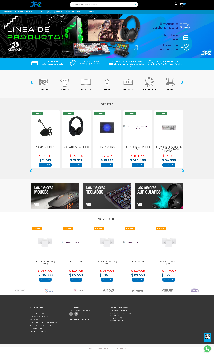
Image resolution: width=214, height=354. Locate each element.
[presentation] (31, 82)
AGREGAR (40, 165)
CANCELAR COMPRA (38, 331)
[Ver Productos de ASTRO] (104, 290)
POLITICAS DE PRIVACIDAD (40, 326)
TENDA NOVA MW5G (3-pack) (45, 263)
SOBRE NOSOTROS (37, 314)
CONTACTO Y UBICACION (39, 317)
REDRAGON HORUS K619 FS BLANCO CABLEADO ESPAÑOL (164, 149)
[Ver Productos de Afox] (46, 290)
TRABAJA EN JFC (36, 328)
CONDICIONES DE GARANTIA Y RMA (43, 323)
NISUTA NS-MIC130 (40, 147)
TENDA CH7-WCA (76, 262)
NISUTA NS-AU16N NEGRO (71, 147)
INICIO (32, 311)
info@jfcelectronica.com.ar (80, 319)
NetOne (120, 348)
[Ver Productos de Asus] (134, 290)
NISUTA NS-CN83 (102, 147)
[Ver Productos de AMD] (75, 290)
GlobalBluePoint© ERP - (101, 348)
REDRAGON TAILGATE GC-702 (133, 148)
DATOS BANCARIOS (37, 320)
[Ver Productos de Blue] (190, 290)
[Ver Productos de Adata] (15, 290)
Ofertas (90, 12)
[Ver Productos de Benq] (162, 290)
